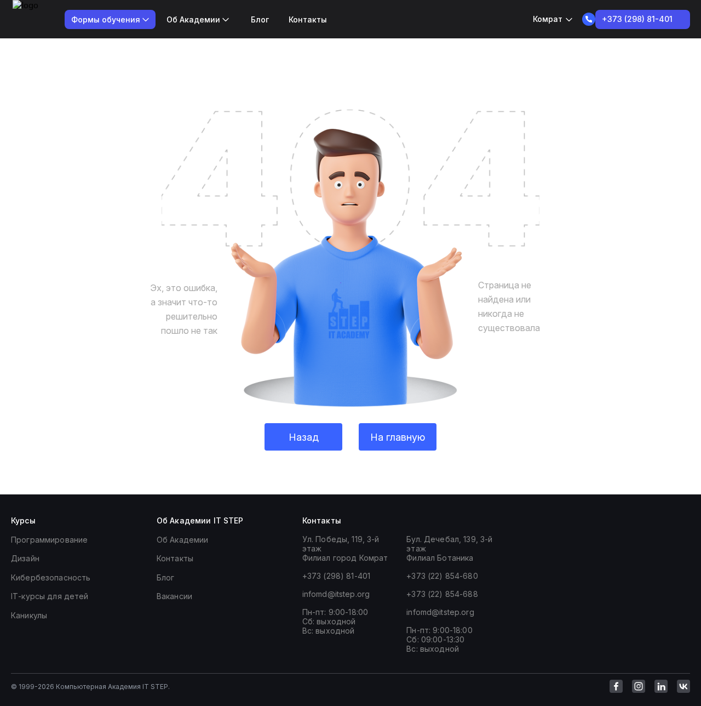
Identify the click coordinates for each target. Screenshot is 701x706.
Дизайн (25, 558)
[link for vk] (683, 686)
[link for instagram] (638, 686)
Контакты (308, 19)
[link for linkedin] (661, 686)
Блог (260, 19)
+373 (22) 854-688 (442, 594)
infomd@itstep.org (336, 594)
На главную (397, 437)
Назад (304, 437)
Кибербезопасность (50, 577)
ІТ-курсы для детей (50, 596)
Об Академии (183, 539)
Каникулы (29, 615)
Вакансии (174, 596)
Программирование (49, 539)
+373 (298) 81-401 (336, 575)
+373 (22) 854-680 (442, 575)
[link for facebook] (616, 686)
